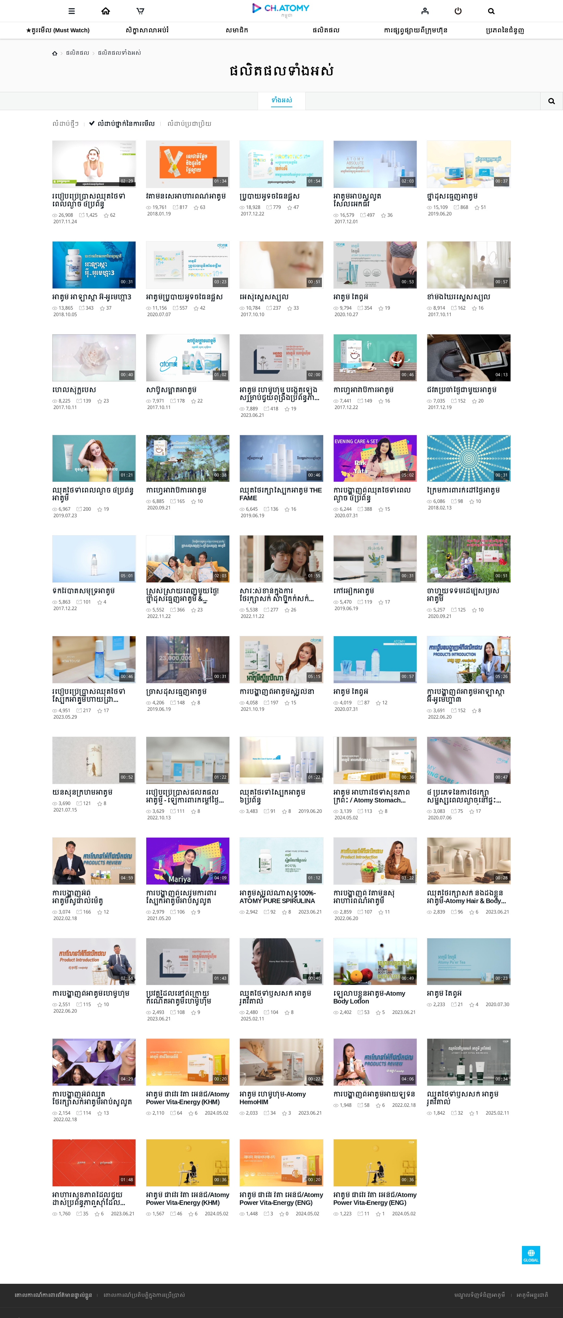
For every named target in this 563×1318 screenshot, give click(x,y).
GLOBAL (531, 1255)
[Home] (105, 11)
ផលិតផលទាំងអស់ (119, 53)
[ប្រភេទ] (72, 11)
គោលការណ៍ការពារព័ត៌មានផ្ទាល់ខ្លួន (53, 1295)
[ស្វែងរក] (491, 11)
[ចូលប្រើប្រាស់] (458, 11)
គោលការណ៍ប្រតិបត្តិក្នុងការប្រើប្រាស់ (144, 1295)
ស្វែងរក (551, 101)
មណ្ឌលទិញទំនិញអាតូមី (479, 1295)
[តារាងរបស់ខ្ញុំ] (425, 11)
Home (54, 53)
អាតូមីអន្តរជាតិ (532, 1295)
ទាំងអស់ (281, 101)
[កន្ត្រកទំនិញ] (140, 11)
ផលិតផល (77, 53)
